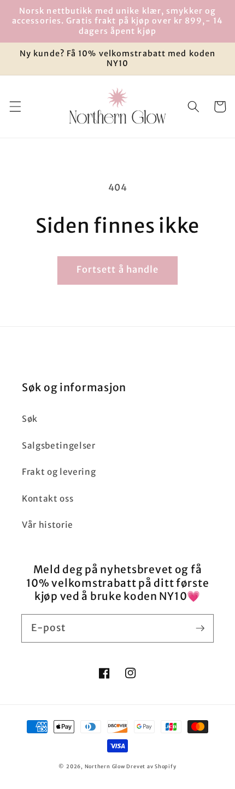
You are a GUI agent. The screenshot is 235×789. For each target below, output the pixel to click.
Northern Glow (105, 766)
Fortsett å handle (118, 269)
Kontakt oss (47, 498)
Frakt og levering (59, 472)
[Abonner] (200, 628)
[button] (15, 106)
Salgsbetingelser (59, 445)
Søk (30, 419)
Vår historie (47, 525)
